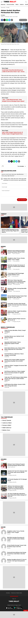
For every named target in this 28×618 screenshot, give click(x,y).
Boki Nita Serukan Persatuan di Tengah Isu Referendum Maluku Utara (16, 266)
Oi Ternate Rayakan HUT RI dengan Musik (17, 480)
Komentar (23, 20)
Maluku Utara (6, 430)
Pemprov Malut (6, 425)
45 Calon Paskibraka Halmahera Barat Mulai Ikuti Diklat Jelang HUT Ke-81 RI (17, 495)
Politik (7, 7)
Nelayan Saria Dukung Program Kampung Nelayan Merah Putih (16, 251)
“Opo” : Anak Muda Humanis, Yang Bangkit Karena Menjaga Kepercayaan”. (13, 100)
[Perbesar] (14, 41)
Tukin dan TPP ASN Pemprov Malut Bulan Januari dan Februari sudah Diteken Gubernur (15, 379)
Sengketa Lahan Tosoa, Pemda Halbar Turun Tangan (16, 259)
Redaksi (3, 15)
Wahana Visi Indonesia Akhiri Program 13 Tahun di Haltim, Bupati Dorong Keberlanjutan (16, 487)
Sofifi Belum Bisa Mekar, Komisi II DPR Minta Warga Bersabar (14, 385)
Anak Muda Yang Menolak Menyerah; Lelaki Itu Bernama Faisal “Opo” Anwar (13, 70)
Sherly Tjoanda (6, 420)
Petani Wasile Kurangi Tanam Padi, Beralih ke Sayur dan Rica (17, 296)
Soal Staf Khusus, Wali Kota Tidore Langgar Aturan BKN (14, 354)
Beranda (3, 7)
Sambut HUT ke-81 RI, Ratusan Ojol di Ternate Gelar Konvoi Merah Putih (17, 472)
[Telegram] (9, 20)
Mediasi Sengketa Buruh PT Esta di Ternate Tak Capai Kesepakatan (16, 560)
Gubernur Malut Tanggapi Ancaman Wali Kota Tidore (15, 366)
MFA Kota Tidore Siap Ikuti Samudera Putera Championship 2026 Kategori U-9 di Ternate (16, 281)
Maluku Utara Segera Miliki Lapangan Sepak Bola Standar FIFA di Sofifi (14, 360)
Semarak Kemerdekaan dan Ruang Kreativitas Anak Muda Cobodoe (16, 553)
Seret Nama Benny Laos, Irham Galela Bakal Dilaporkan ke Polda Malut (14, 348)
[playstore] (18, 608)
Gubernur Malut (7, 423)
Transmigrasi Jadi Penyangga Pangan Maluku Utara (16, 274)
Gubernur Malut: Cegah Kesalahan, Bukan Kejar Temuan (17, 311)
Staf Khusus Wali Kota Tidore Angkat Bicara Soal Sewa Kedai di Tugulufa (14, 372)
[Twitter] (4, 20)
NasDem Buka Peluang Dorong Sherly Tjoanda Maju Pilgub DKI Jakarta (10, 231)
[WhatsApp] (7, 20)
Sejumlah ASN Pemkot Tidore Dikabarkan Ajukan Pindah (12, 343)
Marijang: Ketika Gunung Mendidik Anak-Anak (17, 289)
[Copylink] (12, 20)
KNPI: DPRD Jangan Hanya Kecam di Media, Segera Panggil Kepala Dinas (12, 133)
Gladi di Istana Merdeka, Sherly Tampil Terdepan (15, 331)
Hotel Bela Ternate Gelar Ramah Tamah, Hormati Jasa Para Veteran (17, 304)
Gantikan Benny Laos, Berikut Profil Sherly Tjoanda (14, 337)
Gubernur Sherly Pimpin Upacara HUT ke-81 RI (16, 319)
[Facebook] (2, 20)
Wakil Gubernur (6, 427)
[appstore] (9, 608)
